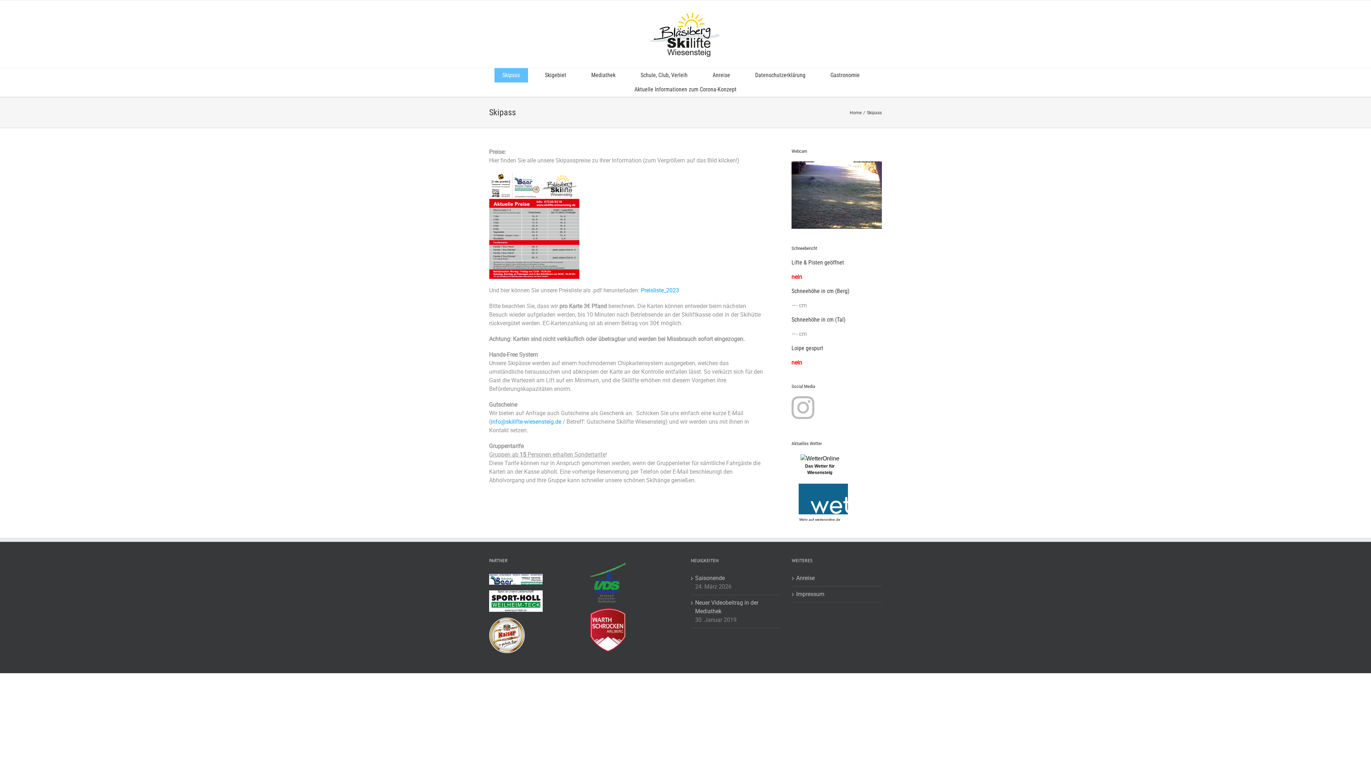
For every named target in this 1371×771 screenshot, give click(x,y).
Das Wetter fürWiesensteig (820, 469)
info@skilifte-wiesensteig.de (526, 421)
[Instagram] (803, 407)
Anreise (805, 578)
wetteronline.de (827, 519)
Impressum (810, 594)
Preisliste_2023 (660, 290)
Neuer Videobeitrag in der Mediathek (726, 607)
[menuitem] (515, 75)
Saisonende (710, 578)
